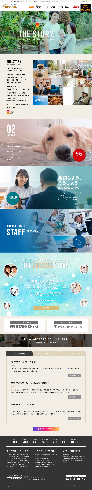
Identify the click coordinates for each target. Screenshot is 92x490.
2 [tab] (90, 154)
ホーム (31, 7)
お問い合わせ (75, 7)
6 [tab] (90, 161)
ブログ (67, 7)
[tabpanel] (46, 142)
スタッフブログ (13, 197)
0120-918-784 (78, 479)
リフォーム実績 (53, 7)
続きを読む (73, 375)
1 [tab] (90, 152)
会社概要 (38, 7)
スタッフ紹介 (45, 7)
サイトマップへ (86, 1)
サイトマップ (83, 485)
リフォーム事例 (79, 154)
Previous (2, 144)
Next (89, 144)
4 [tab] (90, 157)
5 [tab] (90, 159)
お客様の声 (61, 7)
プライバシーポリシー (73, 485)
